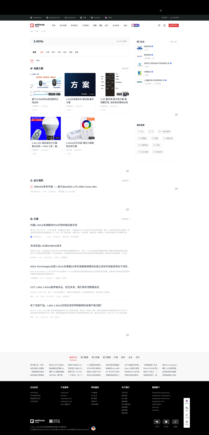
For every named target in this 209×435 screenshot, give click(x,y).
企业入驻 (94, 396)
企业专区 (115, 25)
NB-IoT (57, 317)
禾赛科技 (144, 145)
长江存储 (144, 152)
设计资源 (63, 25)
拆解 (156, 138)
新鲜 (32, 60)
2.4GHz (56, 257)
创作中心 (174, 25)
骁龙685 (159, 152)
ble (67, 192)
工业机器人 (148, 84)
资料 (53, 52)
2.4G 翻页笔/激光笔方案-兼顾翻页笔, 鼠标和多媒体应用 (114, 101)
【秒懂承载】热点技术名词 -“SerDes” (157, 365)
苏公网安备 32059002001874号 (78, 430)
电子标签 (66, 237)
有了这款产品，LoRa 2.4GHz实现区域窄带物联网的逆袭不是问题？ (66, 305)
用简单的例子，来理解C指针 (154, 375)
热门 (38, 60)
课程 (100, 25)
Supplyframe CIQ (66, 401)
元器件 (147, 67)
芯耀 (84, 18)
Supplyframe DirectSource (160, 398)
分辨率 (64, 278)
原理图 (143, 138)
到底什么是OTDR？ (94, 372)
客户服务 (94, 398)
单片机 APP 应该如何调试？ (59, 365)
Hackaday (155, 410)
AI (152, 132)
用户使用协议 (126, 404)
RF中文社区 (34, 393)
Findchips (97, 18)
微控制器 (61, 192)
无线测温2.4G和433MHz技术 (45, 245)
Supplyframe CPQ (158, 401)
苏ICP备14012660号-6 (59, 430)
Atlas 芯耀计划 (65, 404)
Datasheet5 (71, 18)
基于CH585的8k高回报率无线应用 (45, 101)
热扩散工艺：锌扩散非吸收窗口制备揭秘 (45, 365)
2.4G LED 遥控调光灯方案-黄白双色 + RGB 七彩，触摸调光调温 (45, 145)
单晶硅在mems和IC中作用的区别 (118, 368)
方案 (47, 52)
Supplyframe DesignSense (161, 393)
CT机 (146, 50)
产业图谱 (94, 393)
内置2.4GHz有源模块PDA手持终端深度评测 (53, 225)
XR (153, 58)
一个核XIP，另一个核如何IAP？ (80, 375)
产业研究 (85, 25)
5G (142, 132)
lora (51, 317)
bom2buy (64, 396)
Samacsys (155, 407)
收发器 (58, 278)
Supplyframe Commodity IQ (161, 396)
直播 (95, 25)
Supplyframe (37, 18)
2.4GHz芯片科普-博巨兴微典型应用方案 (80, 145)
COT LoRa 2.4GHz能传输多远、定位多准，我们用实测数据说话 (64, 287)
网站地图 (124, 407)
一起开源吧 (165, 132)
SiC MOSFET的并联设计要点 (117, 372)
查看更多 (125, 68)
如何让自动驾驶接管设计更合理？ (99, 375)
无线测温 (64, 257)
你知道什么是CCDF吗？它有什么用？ (82, 368)
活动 (125, 25)
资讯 (53, 25)
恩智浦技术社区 (35, 398)
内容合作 (94, 401)
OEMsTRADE (156, 404)
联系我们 (124, 396)
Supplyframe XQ (54, 18)
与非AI (110, 18)
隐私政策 (124, 410)
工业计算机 (157, 84)
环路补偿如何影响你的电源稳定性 (137, 375)
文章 (59, 52)
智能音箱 (147, 58)
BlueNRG (72, 192)
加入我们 (124, 398)
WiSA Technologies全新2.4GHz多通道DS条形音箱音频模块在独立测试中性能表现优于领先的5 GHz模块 (80, 266)
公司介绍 (124, 393)
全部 (41, 52)
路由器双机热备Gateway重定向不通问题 (64, 368)
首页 (31, 31)
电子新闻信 (94, 404)
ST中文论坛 (34, 401)
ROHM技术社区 (35, 396)
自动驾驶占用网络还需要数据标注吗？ (44, 375)
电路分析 (169, 138)
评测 (158, 145)
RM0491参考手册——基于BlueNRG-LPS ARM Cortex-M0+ (65, 186)
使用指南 (124, 401)
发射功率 (66, 296)
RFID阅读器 (74, 237)
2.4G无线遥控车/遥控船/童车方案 (80, 101)
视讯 (65, 52)
